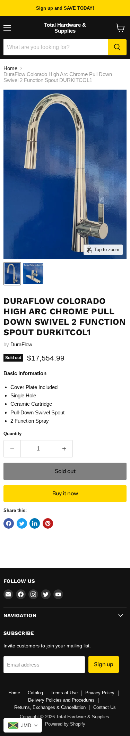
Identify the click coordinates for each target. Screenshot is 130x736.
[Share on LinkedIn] (34, 523)
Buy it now (65, 493)
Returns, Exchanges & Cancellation (50, 707)
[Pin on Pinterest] (48, 523)
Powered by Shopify (65, 724)
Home (10, 68)
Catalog (35, 692)
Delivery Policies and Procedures (61, 700)
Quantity (12, 433)
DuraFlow (21, 344)
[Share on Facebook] (8, 523)
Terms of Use (64, 692)
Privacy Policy (99, 692)
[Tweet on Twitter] (22, 523)
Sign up (103, 664)
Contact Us (104, 707)
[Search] (117, 47)
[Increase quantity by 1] (64, 448)
